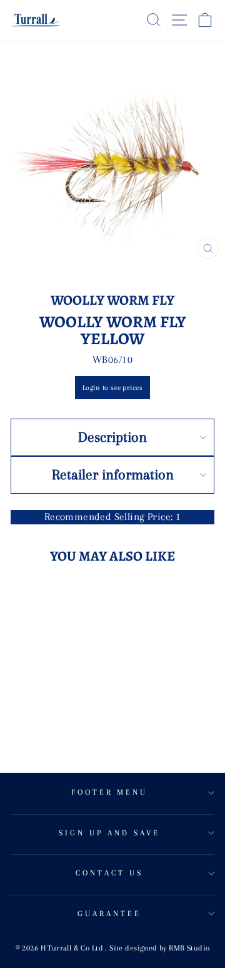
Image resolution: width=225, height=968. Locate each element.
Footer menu (109, 792)
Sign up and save (109, 832)
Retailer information (113, 474)
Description (112, 437)
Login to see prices (112, 388)
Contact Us (109, 873)
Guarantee (109, 913)
